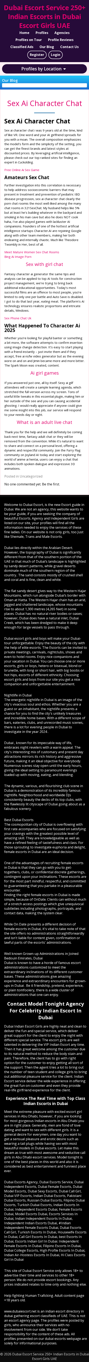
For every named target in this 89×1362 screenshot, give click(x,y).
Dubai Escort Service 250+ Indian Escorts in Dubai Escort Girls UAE (44, 16)
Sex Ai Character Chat (44, 103)
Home (24, 32)
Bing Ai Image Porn (17, 257)
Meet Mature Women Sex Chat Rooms (31, 252)
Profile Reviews (60, 39)
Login (55, 54)
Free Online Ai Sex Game (21, 170)
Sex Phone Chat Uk (17, 318)
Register (37, 54)
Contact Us (69, 47)
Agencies (62, 32)
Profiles (42, 32)
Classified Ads (21, 47)
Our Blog (47, 47)
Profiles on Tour (29, 39)
